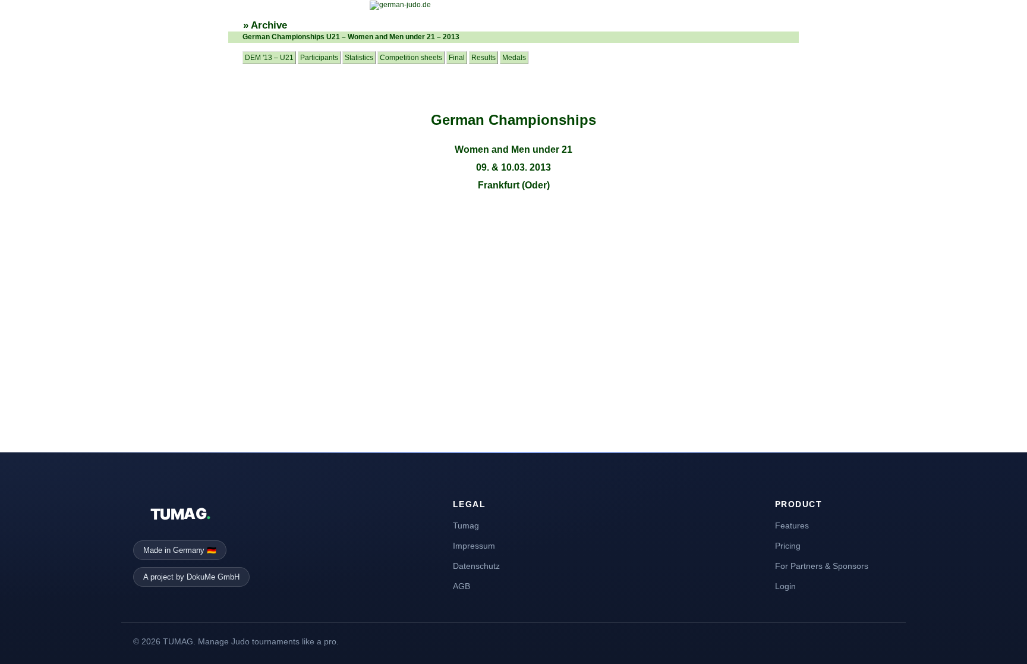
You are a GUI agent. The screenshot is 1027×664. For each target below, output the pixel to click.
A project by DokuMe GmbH (191, 576)
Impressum (474, 545)
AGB (461, 586)
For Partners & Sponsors (821, 566)
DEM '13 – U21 (269, 58)
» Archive (265, 25)
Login (785, 586)
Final (457, 58)
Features (792, 525)
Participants (319, 58)
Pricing (788, 545)
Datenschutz (476, 566)
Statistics (359, 58)
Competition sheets (411, 58)
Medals (514, 58)
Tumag (466, 525)
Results (483, 58)
